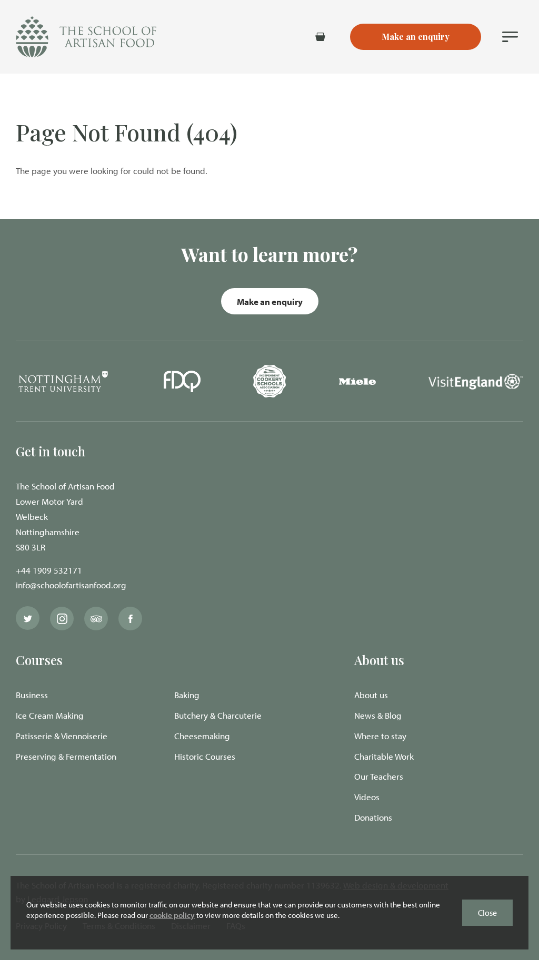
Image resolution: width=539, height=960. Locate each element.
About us (371, 694)
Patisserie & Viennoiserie (61, 735)
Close (487, 912)
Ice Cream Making (50, 715)
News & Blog (378, 715)
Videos (367, 796)
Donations (373, 817)
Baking (186, 694)
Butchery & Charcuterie (218, 715)
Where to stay (380, 735)
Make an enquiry (270, 301)
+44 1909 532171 (49, 570)
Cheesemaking (202, 735)
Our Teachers (378, 776)
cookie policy (172, 915)
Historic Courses (204, 756)
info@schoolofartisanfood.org (71, 584)
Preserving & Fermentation (66, 756)
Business (32, 694)
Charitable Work (384, 756)
